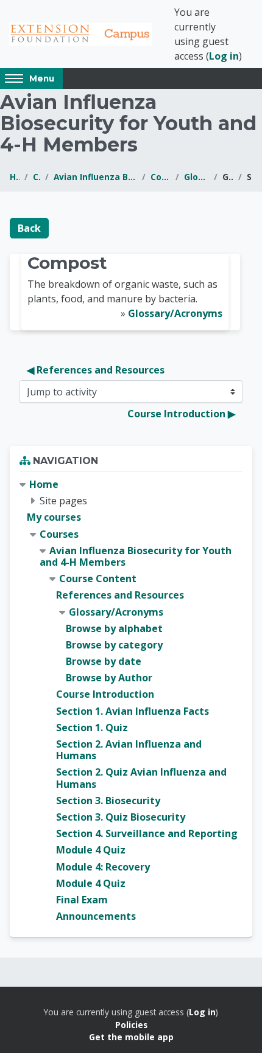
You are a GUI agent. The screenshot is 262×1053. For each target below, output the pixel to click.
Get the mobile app (131, 1037)
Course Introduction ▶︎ (181, 413)
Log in (224, 56)
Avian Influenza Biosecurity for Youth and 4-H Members (95, 176)
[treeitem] (131, 700)
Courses (36, 176)
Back (29, 228)
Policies (131, 1024)
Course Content (160, 176)
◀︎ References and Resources (96, 370)
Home (14, 176)
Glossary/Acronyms (196, 176)
